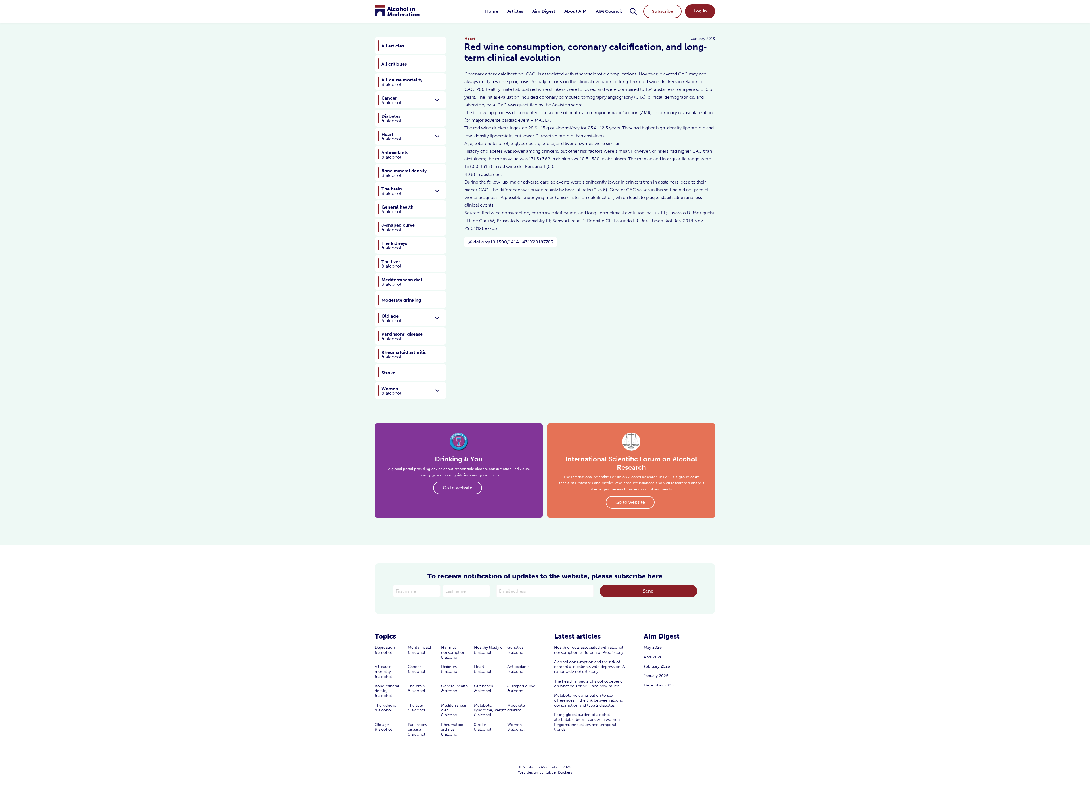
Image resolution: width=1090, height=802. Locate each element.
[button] (633, 11)
